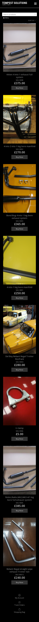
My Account (19, 598)
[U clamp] (19, 401)
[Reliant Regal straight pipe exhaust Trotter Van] (19, 542)
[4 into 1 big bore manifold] (19, 260)
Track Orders (19, 605)
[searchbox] (19, 14)
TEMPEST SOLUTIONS (14, 3)
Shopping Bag (19, 612)
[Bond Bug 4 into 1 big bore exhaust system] (19, 188)
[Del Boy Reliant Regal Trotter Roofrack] (19, 329)
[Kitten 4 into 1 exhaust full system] (19, 47)
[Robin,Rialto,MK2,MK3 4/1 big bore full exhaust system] (19, 470)
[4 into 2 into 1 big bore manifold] (19, 119)
